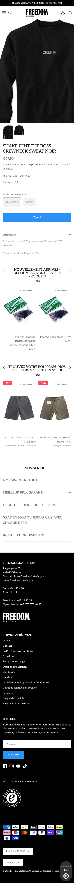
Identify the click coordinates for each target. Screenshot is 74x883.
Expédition (9, 656)
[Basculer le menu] (4, 13)
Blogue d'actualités (13, 698)
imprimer (8, 677)
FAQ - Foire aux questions (18, 651)
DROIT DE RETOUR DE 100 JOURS (29, 505)
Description (9, 234)
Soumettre (13, 754)
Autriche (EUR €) (16, 851)
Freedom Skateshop (19, 871)
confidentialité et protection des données (26, 682)
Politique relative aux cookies (20, 687)
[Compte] (62, 13)
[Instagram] (12, 766)
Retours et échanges (14, 661)
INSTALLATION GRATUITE (23, 535)
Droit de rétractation (15, 666)
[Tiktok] (25, 766)
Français (10, 862)
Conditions (9, 672)
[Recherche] (12, 13)
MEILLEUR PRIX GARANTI (23, 492)
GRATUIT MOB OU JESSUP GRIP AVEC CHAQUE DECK (32, 520)
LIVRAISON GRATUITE (20, 480)
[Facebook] (5, 766)
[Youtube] (18, 766)
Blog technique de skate (16, 703)
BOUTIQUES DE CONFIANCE (20, 781)
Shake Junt (24, 176)
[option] (37, 71)
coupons (8, 693)
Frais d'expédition (30, 164)
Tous (37, 280)
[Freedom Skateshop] (37, 12)
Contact (7, 645)
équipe (6, 640)
